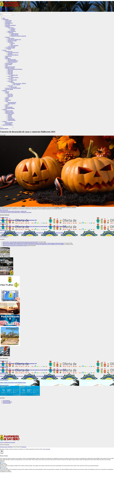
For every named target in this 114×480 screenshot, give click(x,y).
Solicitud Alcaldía (9, 110)
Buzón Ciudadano (9, 122)
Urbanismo (10, 114)
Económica (7, 26)
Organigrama (8, 21)
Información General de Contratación (18, 36)
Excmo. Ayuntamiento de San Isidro (7, 8)
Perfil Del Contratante (9, 68)
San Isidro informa (9, 89)
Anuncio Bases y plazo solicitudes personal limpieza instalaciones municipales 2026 (18, 220)
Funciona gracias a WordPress (6, 446)
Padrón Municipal (11, 120)
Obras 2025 (10, 85)
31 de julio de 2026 (4, 366)
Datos (6, 105)
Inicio (4, 18)
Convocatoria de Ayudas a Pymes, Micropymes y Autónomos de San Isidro (15, 212)
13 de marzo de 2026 (4, 378)
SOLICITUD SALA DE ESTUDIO (13, 88)
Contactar (5, 121)
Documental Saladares (10, 108)
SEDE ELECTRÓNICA (8, 124)
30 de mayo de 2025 (4, 385)
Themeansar (23, 446)
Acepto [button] (44, 449)
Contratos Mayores (14, 34)
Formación (10, 53)
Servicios (4, 50)
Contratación (10, 32)
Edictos (9, 49)
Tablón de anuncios (9, 111)
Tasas (12, 44)
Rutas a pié (10, 96)
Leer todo (48, 449)
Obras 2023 (10, 78)
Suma (6, 65)
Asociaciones (8, 100)
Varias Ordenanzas (14, 45)
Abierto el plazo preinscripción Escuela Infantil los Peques (15, 245)
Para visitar (10, 94)
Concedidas (13, 28)
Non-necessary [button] (3, 466)
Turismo (7, 92)
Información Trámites (9, 113)
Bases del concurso (4, 210)
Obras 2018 (10, 70)
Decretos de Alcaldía (12, 40)
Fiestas (6, 101)
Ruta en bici (10, 95)
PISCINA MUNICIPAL (13, 60)
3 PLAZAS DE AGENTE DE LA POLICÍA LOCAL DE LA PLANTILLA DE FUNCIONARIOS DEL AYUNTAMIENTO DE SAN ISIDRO (32, 232)
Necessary (4, 463)
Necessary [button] (2, 462)
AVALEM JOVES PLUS (13, 52)
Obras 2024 (10, 81)
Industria (10, 115)
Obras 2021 (10, 73)
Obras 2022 (10, 76)
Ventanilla (5, 109)
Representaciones (9, 22)
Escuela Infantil (8, 64)
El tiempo (7, 91)
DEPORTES (8, 58)
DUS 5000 (7, 24)
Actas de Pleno (11, 38)
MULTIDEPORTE (12, 59)
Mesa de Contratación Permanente (15, 69)
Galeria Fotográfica (7, 403)
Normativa (7, 37)
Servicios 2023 (14, 79)
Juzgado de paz (8, 56)
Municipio (5, 90)
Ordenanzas (10, 41)
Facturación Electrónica (10, 66)
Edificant (12, 82)
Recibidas (13, 30)
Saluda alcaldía (8, 20)
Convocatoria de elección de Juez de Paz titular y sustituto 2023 (13, 211)
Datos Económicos (12, 31)
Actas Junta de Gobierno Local (14, 39)
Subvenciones (11, 27)
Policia (6, 57)
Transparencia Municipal (10, 25)
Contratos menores (14, 77)
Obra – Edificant (16, 84)
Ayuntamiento (6, 19)
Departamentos (8, 123)
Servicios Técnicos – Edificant (19, 83)
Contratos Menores (14, 33)
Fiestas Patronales (11, 103)
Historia (7, 98)
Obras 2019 (10, 71)
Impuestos (13, 43)
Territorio (7, 104)
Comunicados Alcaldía (10, 47)
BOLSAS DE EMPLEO (13, 54)
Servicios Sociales (9, 63)
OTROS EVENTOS (12, 62)
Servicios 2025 (14, 87)
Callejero (7, 97)
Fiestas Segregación (12, 102)
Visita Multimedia (9, 107)
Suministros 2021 (14, 75)
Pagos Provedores (11, 46)
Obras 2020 (10, 72)
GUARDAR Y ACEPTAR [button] (5, 471)
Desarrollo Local (8, 51)
